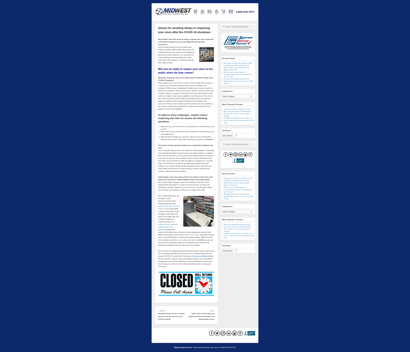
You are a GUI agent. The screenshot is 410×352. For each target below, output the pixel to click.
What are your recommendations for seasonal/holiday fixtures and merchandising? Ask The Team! (238, 74)
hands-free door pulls (191, 235)
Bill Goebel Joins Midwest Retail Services (237, 79)
